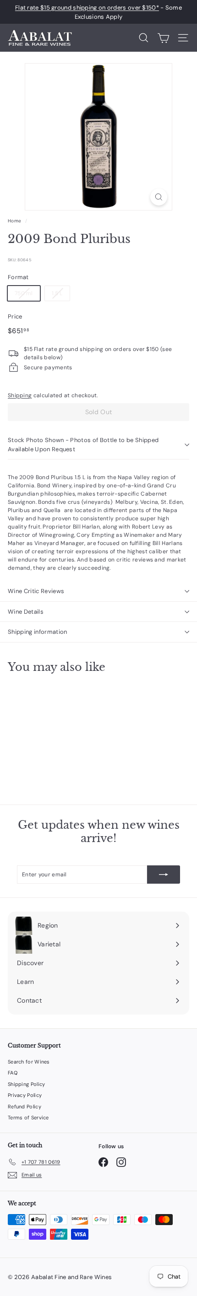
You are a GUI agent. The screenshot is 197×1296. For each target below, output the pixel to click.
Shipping (20, 395)
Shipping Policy (26, 1084)
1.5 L (57, 293)
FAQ (12, 1072)
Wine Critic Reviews (36, 591)
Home (14, 221)
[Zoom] (158, 197)
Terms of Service (28, 1117)
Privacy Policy (25, 1095)
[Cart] (163, 38)
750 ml (24, 293)
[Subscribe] (163, 874)
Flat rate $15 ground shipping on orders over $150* (87, 7)
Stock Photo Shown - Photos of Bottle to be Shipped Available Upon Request (83, 444)
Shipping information (37, 632)
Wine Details (26, 612)
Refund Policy (24, 1106)
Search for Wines (29, 1061)
